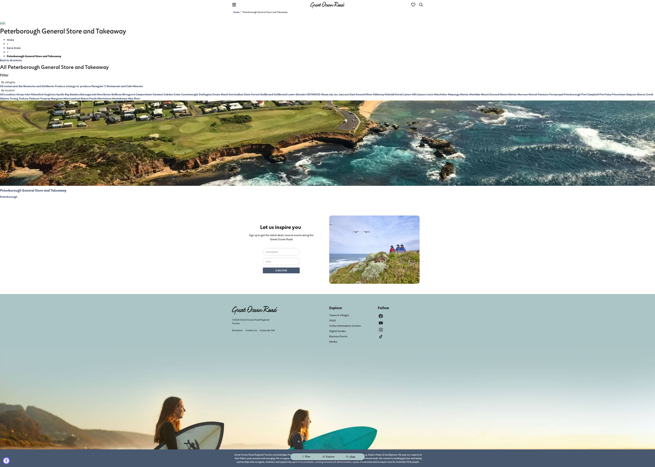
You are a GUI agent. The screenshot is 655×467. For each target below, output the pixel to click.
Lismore (421, 94)
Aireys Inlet (23, 94)
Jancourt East (347, 94)
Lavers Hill (409, 94)
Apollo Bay (62, 94)
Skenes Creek (645, 94)
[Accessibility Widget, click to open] (6, 460)
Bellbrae (116, 94)
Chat (352, 457)
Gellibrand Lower (284, 94)
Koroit (399, 94)
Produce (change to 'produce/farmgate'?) (80, 86)
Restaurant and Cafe (119, 86)
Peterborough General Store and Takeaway (33, 190)
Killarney (378, 94)
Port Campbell (590, 94)
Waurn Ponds (89, 98)
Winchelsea (104, 98)
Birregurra (128, 94)
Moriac (464, 94)
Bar (21, 86)
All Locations (8, 94)
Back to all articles (11, 60)
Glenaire (300, 94)
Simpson (631, 94)
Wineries (137, 86)
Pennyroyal (556, 94)
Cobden (168, 94)
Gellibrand (266, 94)
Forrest (255, 94)
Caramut (157, 94)
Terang (14, 98)
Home (236, 12)
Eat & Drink (13, 48)
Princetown (619, 94)
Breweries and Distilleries (38, 86)
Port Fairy (605, 94)
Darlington (205, 94)
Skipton (4, 98)
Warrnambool (71, 98)
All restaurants (9, 86)
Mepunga (454, 94)
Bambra (75, 94)
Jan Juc (333, 94)
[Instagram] (381, 330)
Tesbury (23, 98)
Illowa (324, 94)
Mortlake (474, 94)
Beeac (107, 94)
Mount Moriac (508, 94)
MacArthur (440, 94)
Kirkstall (389, 94)
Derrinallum (236, 94)
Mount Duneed (490, 94)
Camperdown (143, 94)
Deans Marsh (220, 94)
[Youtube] (381, 323)
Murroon (522, 94)
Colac (177, 94)
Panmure (543, 94)
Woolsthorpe (120, 98)
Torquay (45, 98)
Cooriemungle (189, 94)
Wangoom (57, 98)
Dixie (247, 94)
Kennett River (364, 94)
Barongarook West (91, 94)
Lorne (429, 94)
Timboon (34, 98)
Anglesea (50, 94)
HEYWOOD (314, 94)
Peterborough (572, 94)
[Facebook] (381, 316)
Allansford (37, 94)
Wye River (134, 98)
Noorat (532, 94)
